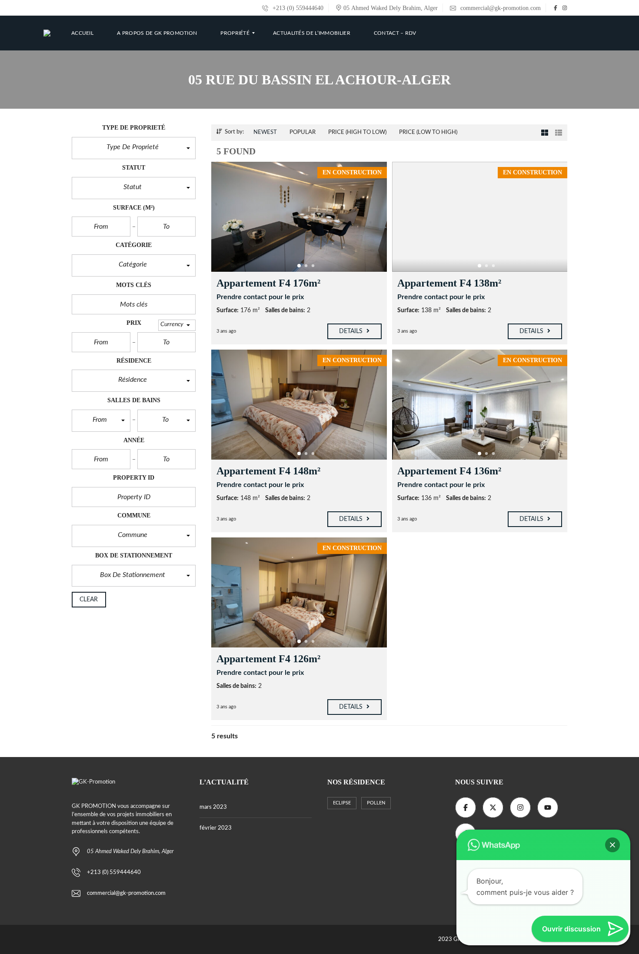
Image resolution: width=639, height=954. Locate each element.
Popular (303, 132)
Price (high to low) (357, 132)
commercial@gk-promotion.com (500, 8)
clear (89, 600)
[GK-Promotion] (46, 33)
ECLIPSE (342, 803)
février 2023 (216, 828)
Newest (265, 132)
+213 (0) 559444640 (297, 8)
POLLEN (376, 803)
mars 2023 (213, 807)
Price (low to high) (428, 132)
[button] (134, 148)
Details (352, 331)
